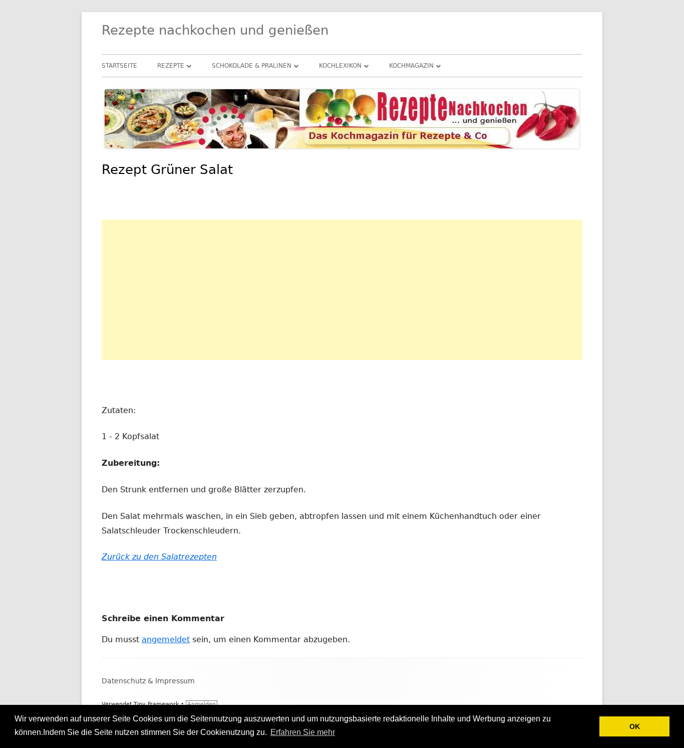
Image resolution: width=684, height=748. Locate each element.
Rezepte (170, 65)
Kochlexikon (340, 65)
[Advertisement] (342, 290)
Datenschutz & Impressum (148, 681)
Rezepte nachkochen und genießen (215, 30)
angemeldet (166, 639)
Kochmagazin (411, 65)
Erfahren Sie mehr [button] (302, 732)
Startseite (119, 65)
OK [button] (634, 726)
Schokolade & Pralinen (251, 65)
